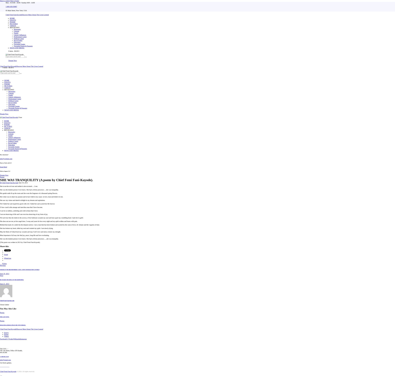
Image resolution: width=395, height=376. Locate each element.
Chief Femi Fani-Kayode (7, 300)
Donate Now (4, 175)
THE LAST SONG (4, 316)
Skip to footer (14, 1)
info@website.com (6, 159)
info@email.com (5, 360)
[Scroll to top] (1, 375)
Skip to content (5, 1)
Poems (2, 177)
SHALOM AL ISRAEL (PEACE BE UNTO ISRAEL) (13, 325)
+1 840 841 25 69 (4, 356)
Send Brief (3, 167)
